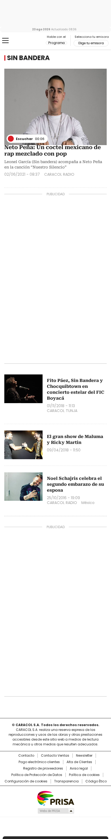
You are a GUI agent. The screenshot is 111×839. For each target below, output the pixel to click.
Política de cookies (84, 775)
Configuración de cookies (26, 781)
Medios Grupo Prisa (55, 811)
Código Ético (96, 781)
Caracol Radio (27, 41)
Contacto (26, 755)
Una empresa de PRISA (55, 797)
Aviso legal (79, 768)
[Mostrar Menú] (5, 40)
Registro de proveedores (43, 768)
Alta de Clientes (79, 762)
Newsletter (84, 755)
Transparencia (66, 781)
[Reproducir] (11, 139)
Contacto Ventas (55, 755)
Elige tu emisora (91, 43)
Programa (56, 43)
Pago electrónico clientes (39, 762)
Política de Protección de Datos (36, 775)
